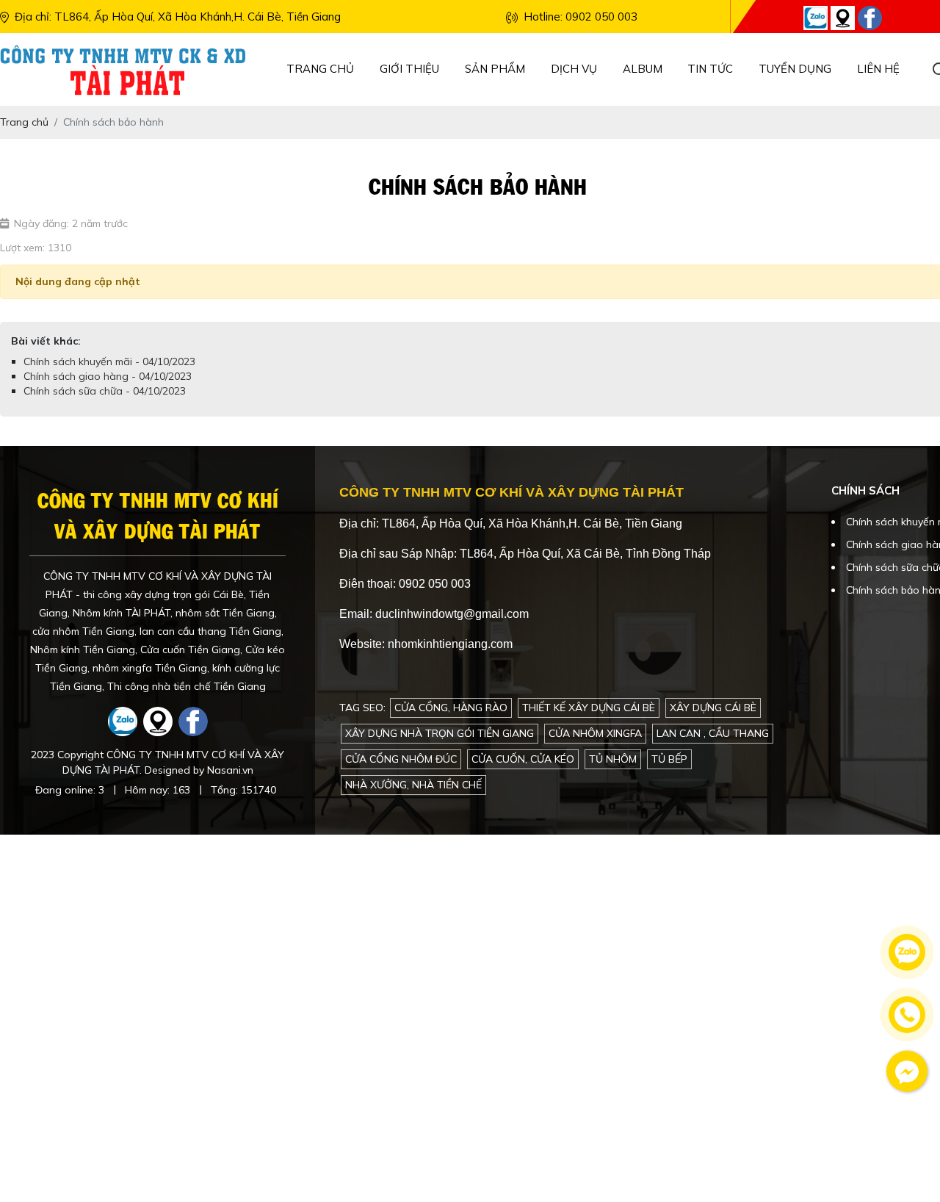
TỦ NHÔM (613, 759)
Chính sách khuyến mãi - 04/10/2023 (109, 361)
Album (642, 69)
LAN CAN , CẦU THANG (713, 733)
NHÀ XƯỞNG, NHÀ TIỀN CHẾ (413, 784)
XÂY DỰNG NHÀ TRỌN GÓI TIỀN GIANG (439, 733)
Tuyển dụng (795, 69)
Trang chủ (320, 69)
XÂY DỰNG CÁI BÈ (713, 707)
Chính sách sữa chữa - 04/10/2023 (105, 390)
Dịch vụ (574, 69)
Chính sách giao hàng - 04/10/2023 (108, 376)
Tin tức (710, 69)
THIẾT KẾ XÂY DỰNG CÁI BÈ (588, 707)
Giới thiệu (409, 69)
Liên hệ (878, 69)
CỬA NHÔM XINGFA (595, 733)
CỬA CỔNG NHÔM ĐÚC (401, 759)
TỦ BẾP (669, 759)
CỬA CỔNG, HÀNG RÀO (450, 707)
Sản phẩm (495, 69)
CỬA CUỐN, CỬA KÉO (522, 759)
